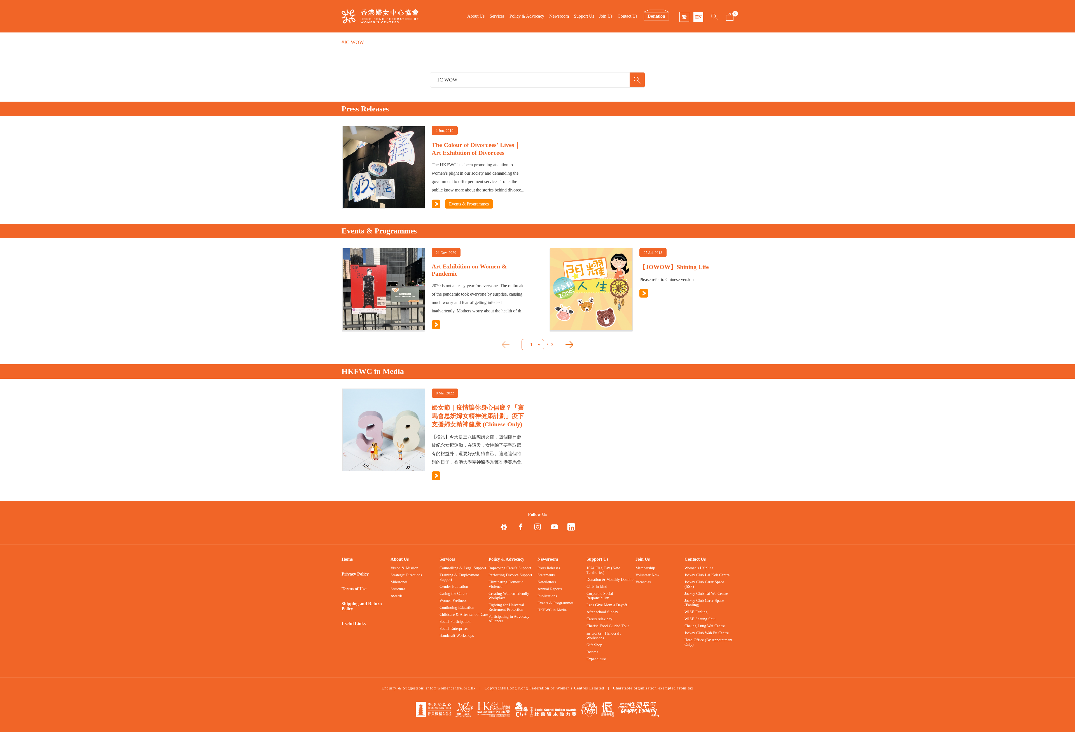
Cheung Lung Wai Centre (704, 626)
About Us (476, 16)
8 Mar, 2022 (445, 393)
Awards (396, 596)
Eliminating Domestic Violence (506, 584)
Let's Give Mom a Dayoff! (607, 605)
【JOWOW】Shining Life (674, 266)
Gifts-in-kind (596, 586)
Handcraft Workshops (457, 635)
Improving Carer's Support (510, 568)
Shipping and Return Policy (362, 606)
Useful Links (354, 623)
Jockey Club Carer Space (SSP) (704, 584)
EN (698, 17)
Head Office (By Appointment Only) (708, 642)
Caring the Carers (453, 593)
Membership (645, 568)
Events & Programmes (469, 204)
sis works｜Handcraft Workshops (603, 635)
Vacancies (643, 582)
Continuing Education (457, 607)
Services (497, 16)
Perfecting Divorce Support (510, 575)
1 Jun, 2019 (445, 130)
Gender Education (454, 586)
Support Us (584, 16)
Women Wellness (453, 600)
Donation (656, 16)
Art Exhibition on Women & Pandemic (469, 270)
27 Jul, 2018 (653, 253)
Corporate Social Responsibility (599, 595)
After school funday (602, 612)
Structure (398, 589)
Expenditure (596, 659)
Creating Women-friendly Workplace (509, 595)
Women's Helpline (698, 568)
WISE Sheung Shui (700, 619)
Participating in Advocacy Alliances (509, 618)
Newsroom (559, 16)
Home (347, 559)
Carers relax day (599, 619)
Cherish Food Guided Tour (607, 626)
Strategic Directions (406, 575)
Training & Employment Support (459, 577)
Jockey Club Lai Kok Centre (707, 575)
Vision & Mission (404, 568)
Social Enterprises (454, 628)
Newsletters (547, 582)
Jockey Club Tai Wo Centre (706, 593)
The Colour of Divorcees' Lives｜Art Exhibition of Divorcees (476, 148)
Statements (546, 575)
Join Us (606, 16)
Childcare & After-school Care (464, 614)
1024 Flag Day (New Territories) (603, 570)
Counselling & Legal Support (463, 568)
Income (592, 652)
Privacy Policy (355, 574)
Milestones (399, 582)
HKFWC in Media (552, 610)
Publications (547, 596)
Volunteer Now (647, 575)
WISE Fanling (695, 612)
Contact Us (627, 16)
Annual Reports (550, 589)
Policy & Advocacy (527, 16)
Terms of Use (354, 588)
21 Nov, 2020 (446, 253)
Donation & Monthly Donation (610, 579)
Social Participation (455, 621)
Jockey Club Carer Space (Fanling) (704, 602)
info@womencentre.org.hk (451, 688)
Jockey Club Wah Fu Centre (706, 633)
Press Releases (549, 568)
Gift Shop (594, 645)
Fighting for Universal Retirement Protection (506, 607)
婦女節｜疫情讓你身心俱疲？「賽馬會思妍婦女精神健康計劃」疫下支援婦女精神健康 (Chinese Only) (478, 416)
